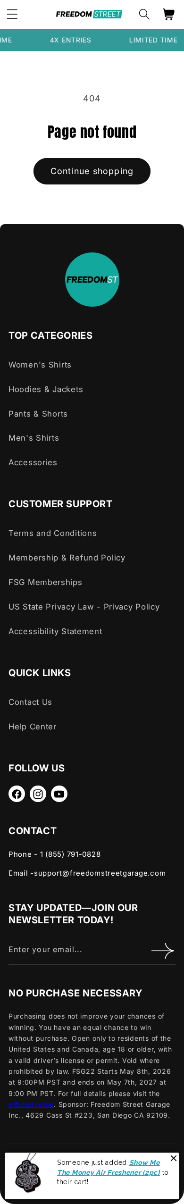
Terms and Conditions (52, 533)
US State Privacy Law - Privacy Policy (84, 606)
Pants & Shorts (38, 413)
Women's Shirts (40, 364)
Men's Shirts (33, 438)
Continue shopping (92, 171)
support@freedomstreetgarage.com (100, 873)
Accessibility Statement (55, 631)
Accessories (33, 462)
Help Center (32, 726)
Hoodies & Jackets (45, 389)
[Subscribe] (162, 950)
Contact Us (30, 702)
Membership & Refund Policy (66, 557)
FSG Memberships (45, 582)
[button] (144, 14)
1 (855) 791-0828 (70, 854)
